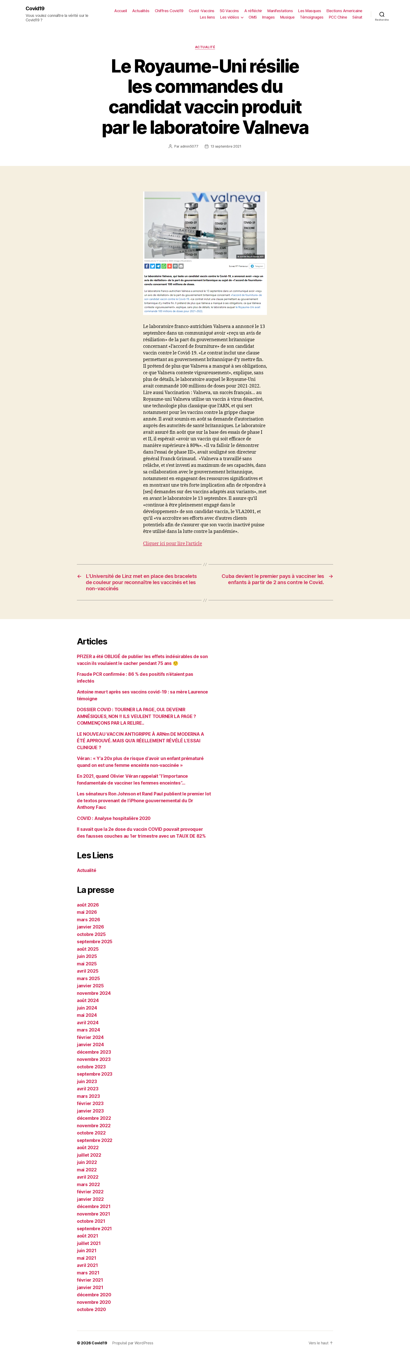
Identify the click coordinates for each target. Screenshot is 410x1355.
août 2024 (88, 1000)
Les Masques (309, 11)
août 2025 (88, 949)
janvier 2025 (90, 985)
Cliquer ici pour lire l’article (172, 544)
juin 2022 (87, 1162)
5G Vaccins (229, 11)
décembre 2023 (94, 1052)
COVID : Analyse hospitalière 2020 (114, 818)
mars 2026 (88, 919)
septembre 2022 (94, 1140)
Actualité (205, 47)
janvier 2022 (90, 1199)
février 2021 (90, 1280)
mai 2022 (87, 1169)
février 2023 (90, 1103)
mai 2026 (87, 912)
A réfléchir (253, 11)
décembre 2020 (94, 1294)
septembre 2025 (94, 941)
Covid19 (35, 8)
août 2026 (88, 905)
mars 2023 (88, 1096)
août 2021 (87, 1236)
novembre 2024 (94, 993)
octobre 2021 (91, 1221)
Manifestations (280, 11)
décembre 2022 (94, 1118)
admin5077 (189, 146)
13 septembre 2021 (226, 146)
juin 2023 (87, 1081)
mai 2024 (87, 1015)
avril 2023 (87, 1088)
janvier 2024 (90, 1044)
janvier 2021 (90, 1287)
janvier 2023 (90, 1111)
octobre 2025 (91, 934)
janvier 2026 (90, 927)
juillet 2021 (89, 1243)
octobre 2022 (91, 1133)
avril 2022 (87, 1177)
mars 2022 (88, 1184)
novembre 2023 (94, 1059)
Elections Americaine (344, 11)
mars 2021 (88, 1272)
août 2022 (88, 1147)
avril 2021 (87, 1265)
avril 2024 (87, 1022)
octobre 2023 (91, 1066)
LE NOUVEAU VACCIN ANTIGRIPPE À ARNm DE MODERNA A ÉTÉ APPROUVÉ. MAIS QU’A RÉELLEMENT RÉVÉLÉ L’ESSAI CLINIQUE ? (140, 740)
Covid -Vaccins (201, 11)
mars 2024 (88, 1030)
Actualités (140, 11)
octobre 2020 (91, 1309)
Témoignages (312, 17)
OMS (253, 17)
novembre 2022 (94, 1125)
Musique (287, 17)
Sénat (357, 17)
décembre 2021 (94, 1206)
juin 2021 (87, 1250)
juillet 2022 (89, 1155)
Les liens (207, 17)
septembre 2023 (94, 1074)
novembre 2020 (94, 1302)
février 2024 (90, 1037)
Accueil (120, 11)
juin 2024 (87, 1008)
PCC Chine (338, 17)
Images (268, 17)
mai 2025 (87, 963)
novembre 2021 (93, 1214)
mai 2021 (86, 1258)
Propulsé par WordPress (132, 1343)
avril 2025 (87, 971)
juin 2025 (87, 956)
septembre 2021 (94, 1228)
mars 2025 (88, 978)
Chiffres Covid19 (169, 11)
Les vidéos (229, 17)
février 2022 (90, 1191)
